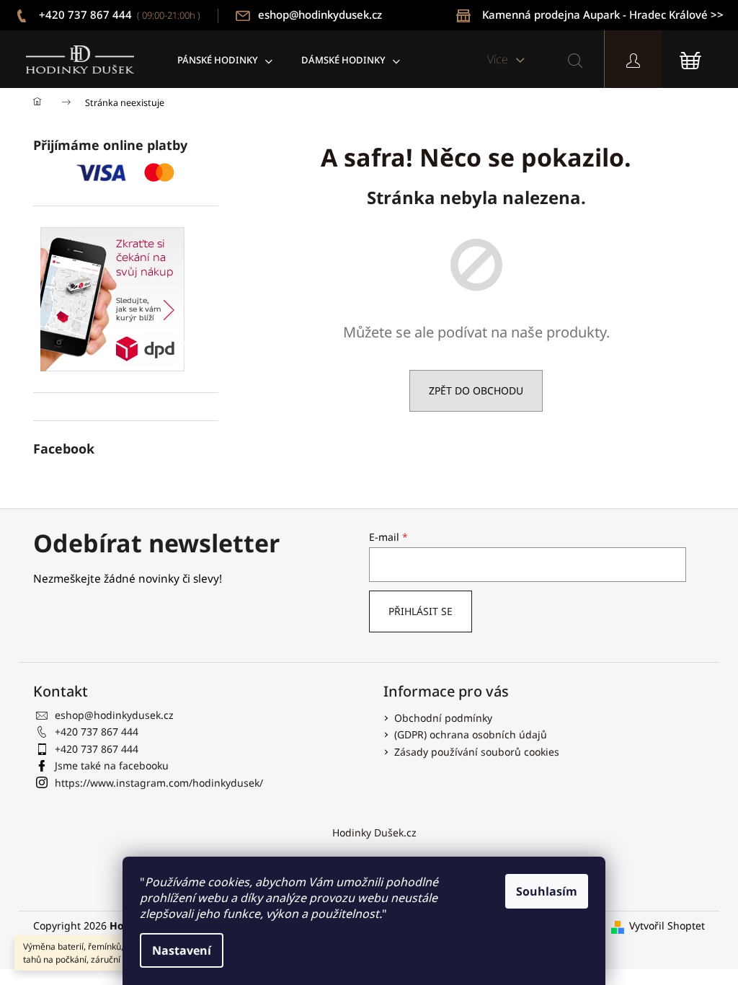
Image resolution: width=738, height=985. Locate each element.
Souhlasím (546, 891)
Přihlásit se (420, 611)
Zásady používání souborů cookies (476, 752)
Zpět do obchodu (476, 390)
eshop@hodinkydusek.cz (320, 14)
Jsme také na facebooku (112, 765)
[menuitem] (225, 59)
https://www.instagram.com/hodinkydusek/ (159, 783)
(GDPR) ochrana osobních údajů (470, 734)
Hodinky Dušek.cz (374, 832)
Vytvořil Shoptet (667, 925)
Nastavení (181, 950)
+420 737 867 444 (118, 14)
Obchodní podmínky (443, 718)
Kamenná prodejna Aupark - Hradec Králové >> (603, 14)
